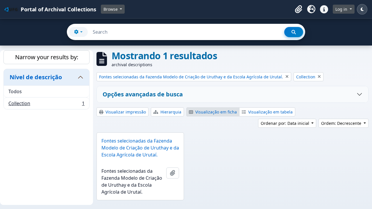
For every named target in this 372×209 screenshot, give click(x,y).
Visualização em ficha (215, 112)
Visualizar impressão (125, 112)
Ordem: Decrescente (341, 123)
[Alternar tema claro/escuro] (362, 9)
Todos (15, 91)
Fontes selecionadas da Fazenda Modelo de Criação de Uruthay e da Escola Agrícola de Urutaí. (140, 148)
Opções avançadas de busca (143, 94)
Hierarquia (170, 112)
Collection (46, 104)
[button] (298, 9)
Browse (111, 9)
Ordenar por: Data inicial (285, 123)
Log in (341, 9)
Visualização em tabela (270, 112)
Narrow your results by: (46, 57)
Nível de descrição (36, 77)
